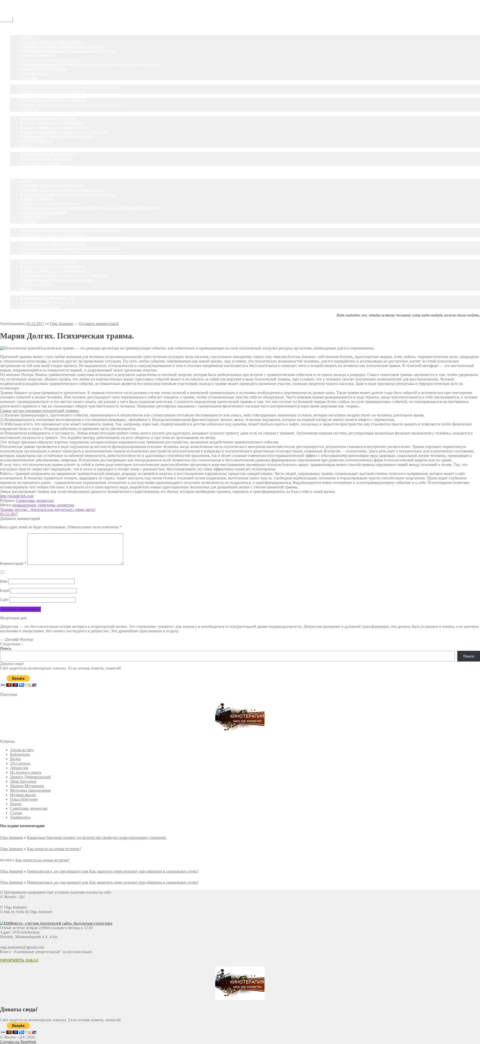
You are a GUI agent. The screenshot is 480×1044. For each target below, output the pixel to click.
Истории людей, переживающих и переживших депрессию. (71, 105)
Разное (16, 804)
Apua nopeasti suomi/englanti (43, 69)
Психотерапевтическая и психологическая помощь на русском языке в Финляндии (91, 64)
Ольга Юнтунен (24, 799)
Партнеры (28, 78)
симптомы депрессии (56, 505)
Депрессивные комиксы (40, 163)
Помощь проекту (34, 73)
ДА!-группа (20, 33)
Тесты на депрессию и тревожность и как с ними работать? (70, 87)
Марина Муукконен (27, 786)
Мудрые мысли (23, 795)
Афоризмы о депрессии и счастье (48, 118)
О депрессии (21, 114)
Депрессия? (20, 82)
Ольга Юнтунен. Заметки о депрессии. (53, 100)
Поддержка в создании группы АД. (50, 60)
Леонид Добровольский (30, 777)
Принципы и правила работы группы (52, 42)
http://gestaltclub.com (17, 496)
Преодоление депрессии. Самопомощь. (53, 91)
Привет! (27, 37)
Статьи (16, 96)
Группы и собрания (36, 55)
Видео (15, 759)
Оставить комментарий (99, 324)
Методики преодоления (30, 790)
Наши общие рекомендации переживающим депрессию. (68, 51)
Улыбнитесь (20, 150)
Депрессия (19, 768)
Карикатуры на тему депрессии (47, 154)
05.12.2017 (9, 514)
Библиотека (20, 754)
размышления (24, 505)
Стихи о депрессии (36, 141)
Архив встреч (22, 750)
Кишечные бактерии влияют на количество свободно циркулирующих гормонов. (96, 837)
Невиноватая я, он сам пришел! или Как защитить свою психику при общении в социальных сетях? (112, 871)
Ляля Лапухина (23, 781)
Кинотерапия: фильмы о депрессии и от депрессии (63, 132)
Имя (3, 581)
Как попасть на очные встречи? (54, 849)
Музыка (27, 145)
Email (4, 590)
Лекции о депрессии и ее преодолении (53, 127)
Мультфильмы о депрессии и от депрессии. (57, 136)
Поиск (5, 648)
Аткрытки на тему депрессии (45, 159)
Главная (17, 28)
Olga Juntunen (61, 324)
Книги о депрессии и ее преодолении (52, 123)
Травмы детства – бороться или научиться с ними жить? (48, 509)
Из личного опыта (25, 772)
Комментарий (13, 563)
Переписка (29, 109)
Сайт (4, 600)
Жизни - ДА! (11, 2)
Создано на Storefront (18, 1042)
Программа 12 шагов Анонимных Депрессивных (62, 46)
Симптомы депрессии (35, 500)
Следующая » (11, 644)
